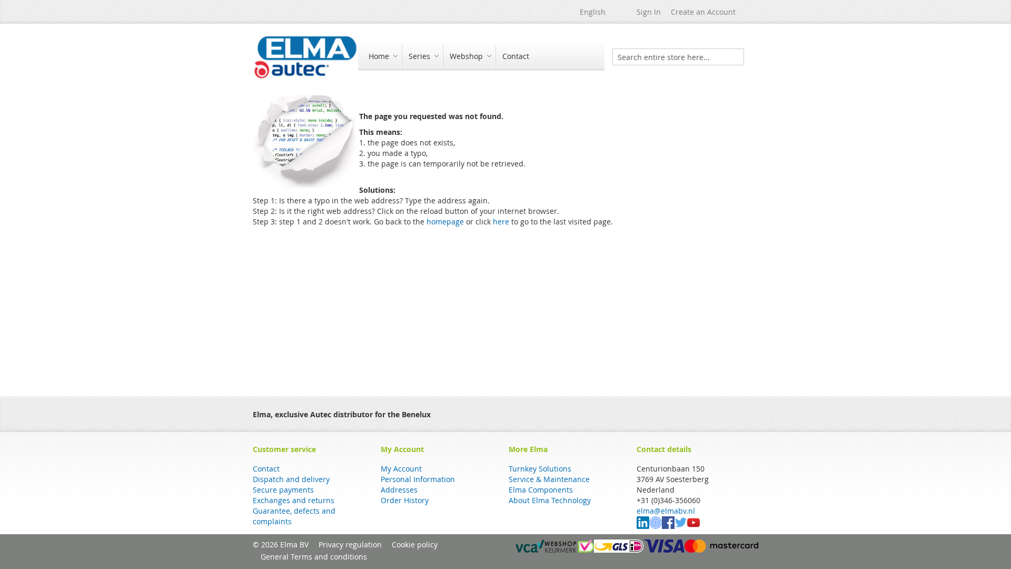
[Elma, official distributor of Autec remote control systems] (305, 57)
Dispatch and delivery (291, 479)
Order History (405, 500)
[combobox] (678, 56)
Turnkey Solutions (540, 469)
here (501, 222)
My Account (401, 469)
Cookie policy (415, 544)
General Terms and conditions (314, 557)
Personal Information (418, 479)
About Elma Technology (550, 500)
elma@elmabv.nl (666, 511)
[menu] (481, 57)
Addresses (399, 490)
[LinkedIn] (643, 526)
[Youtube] (693, 526)
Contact (266, 469)
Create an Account (703, 12)
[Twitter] (681, 526)
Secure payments (283, 490)
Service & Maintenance (549, 479)
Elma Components (541, 490)
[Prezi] (655, 526)
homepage (445, 222)
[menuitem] (381, 56)
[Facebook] (668, 526)
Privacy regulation (350, 544)
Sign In (649, 12)
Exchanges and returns (293, 500)
